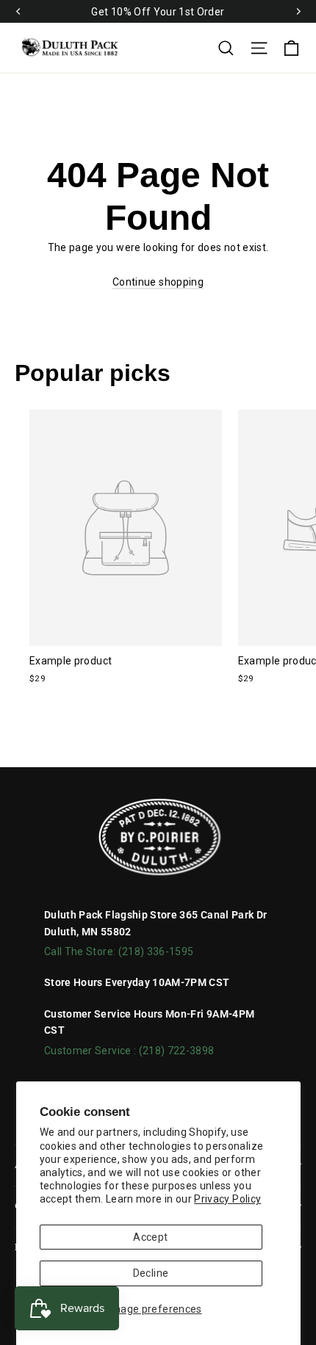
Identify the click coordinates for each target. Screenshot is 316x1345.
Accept (150, 1237)
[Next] (298, 12)
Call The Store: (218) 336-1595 (119, 951)
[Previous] (18, 12)
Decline (150, 1273)
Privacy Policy (227, 1199)
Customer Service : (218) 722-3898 (129, 1050)
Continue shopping (158, 282)
